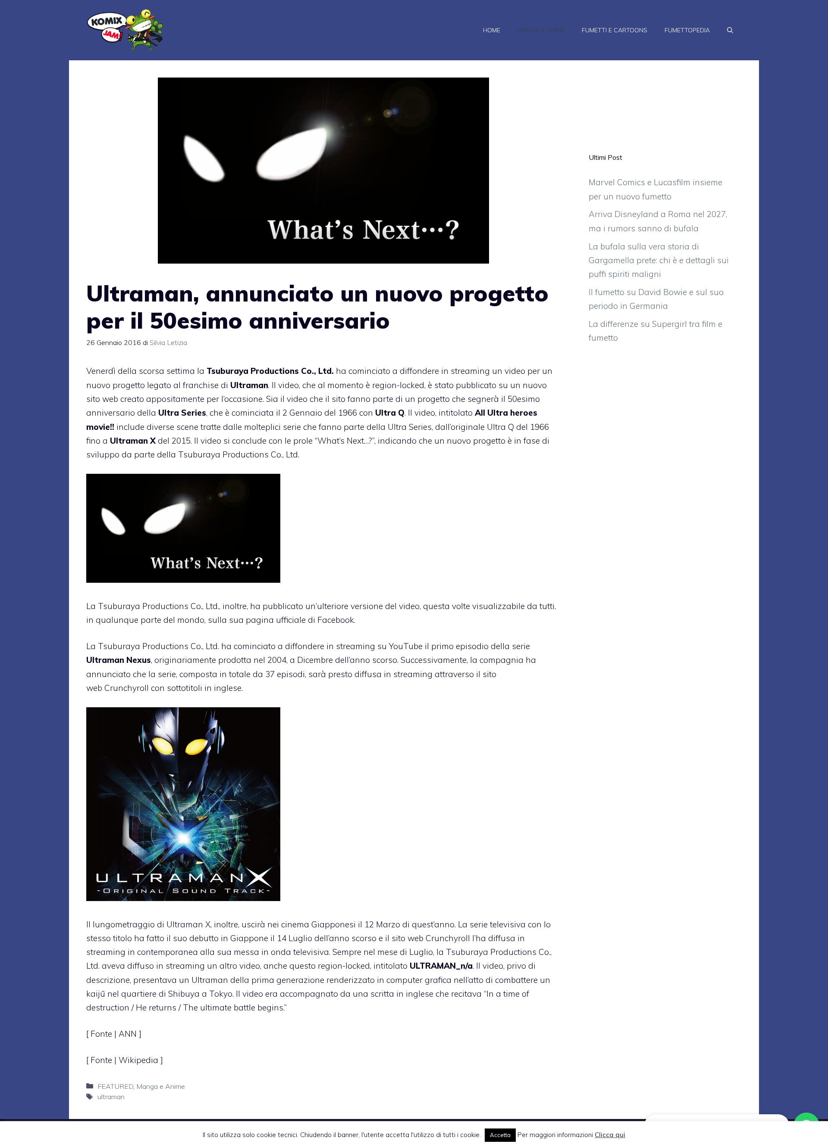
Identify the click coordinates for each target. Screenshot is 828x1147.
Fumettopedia (687, 30)
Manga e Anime (541, 30)
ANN (129, 1034)
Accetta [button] (500, 1134)
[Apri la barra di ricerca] (730, 30)
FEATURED (115, 1086)
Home (491, 30)
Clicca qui (610, 1135)
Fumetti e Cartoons (614, 30)
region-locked (398, 385)
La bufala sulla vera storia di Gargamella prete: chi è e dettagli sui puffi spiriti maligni (659, 260)
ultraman (111, 1096)
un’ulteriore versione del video (362, 606)
